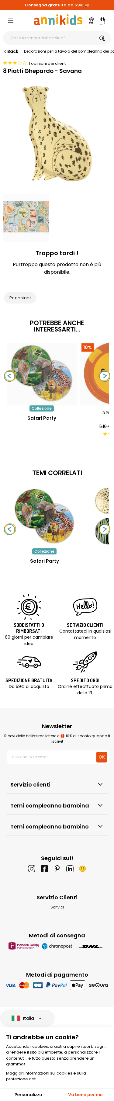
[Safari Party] (41, 402)
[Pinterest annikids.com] (57, 869)
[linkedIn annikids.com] (70, 869)
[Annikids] (58, 19)
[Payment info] (57, 985)
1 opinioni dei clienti (48, 63)
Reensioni (20, 298)
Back (12, 51)
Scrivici (57, 907)
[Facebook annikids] (44, 869)
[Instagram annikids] (31, 869)
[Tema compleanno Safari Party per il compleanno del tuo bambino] (44, 516)
